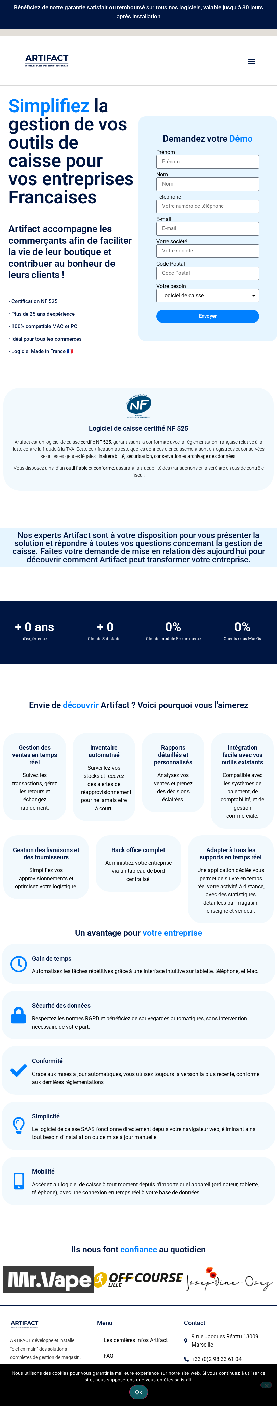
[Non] (266, 1385)
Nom (162, 174)
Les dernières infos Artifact (136, 1340)
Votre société (171, 241)
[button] (251, 61)
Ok (138, 1392)
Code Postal (170, 264)
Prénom (165, 152)
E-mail (163, 219)
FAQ (109, 1356)
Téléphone (168, 197)
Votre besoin (171, 286)
